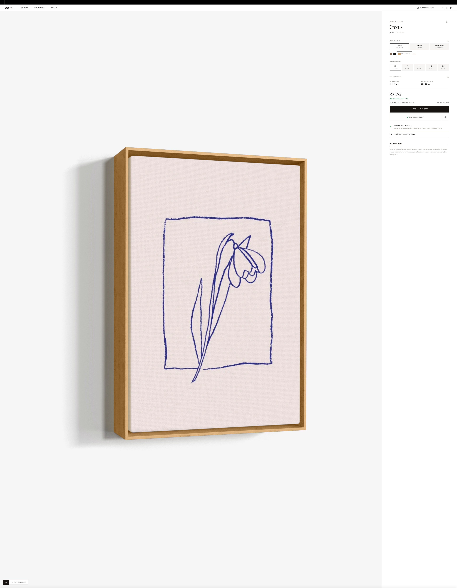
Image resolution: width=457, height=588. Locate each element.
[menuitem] (24, 8)
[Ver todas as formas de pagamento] (443, 102)
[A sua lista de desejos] (447, 8)
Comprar (24, 8)
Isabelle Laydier (396, 21)
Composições (39, 8)
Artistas (54, 8)
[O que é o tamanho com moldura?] (448, 77)
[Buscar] (443, 8)
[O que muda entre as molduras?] (448, 41)
